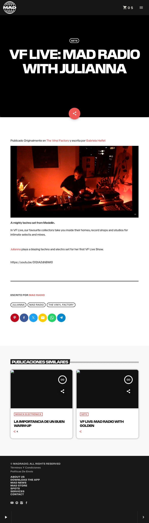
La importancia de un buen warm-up (39, 423)
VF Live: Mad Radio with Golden (102, 423)
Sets (74, 40)
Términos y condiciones (25, 467)
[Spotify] (16, 502)
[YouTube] (12, 502)
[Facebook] (26, 502)
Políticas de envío (21, 471)
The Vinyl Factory (57, 140)
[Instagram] (21, 502)
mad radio (36, 304)
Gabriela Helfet (96, 140)
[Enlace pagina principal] (9, 7)
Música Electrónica (28, 414)
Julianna (15, 249)
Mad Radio (37, 295)
